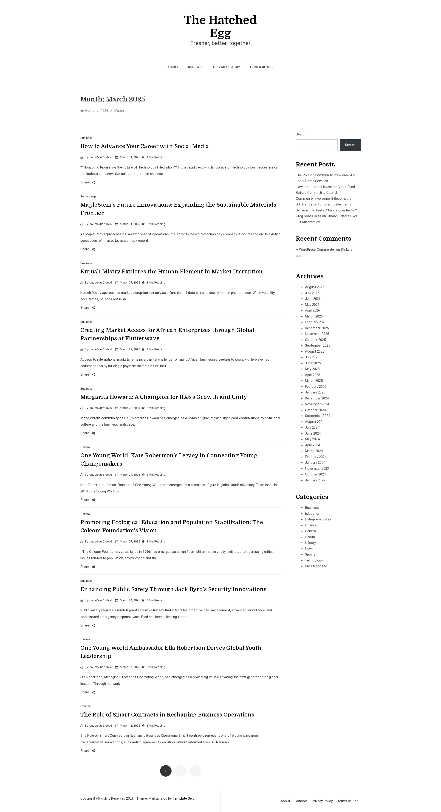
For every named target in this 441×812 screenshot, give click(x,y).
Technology (88, 196)
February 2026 (315, 322)
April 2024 (312, 445)
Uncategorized (316, 566)
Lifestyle (311, 543)
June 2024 (313, 433)
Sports (310, 554)
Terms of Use (261, 67)
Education (312, 513)
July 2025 (312, 357)
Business (86, 138)
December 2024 (317, 398)
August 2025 (314, 351)
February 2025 (315, 387)
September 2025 (317, 345)
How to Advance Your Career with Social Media (144, 146)
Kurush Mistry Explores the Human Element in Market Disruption (171, 271)
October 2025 (315, 340)
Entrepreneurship (318, 519)
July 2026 (312, 293)
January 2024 (315, 463)
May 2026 (312, 305)
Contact (196, 67)
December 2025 (317, 328)
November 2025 (317, 334)
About (173, 67)
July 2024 (312, 427)
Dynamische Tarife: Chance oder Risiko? (326, 210)
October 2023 (315, 474)
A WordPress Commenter (315, 249)
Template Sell (182, 798)
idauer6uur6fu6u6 (100, 157)
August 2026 (314, 287)
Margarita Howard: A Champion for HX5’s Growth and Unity (163, 397)
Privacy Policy (226, 67)
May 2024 (312, 439)
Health (310, 537)
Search (301, 134)
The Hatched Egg (220, 27)
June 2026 (313, 299)
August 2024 (314, 422)
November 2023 (317, 468)
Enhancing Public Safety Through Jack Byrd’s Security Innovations (173, 589)
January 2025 (315, 392)
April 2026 (312, 310)
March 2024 (314, 451)
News (309, 549)
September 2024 (317, 416)
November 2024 (317, 404)
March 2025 (314, 381)
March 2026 (314, 316)
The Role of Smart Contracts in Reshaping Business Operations (167, 714)
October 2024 (315, 410)
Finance (85, 706)
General (85, 447)
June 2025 (313, 363)
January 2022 (315, 480)
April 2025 (312, 375)
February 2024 (315, 457)
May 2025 (312, 369)
